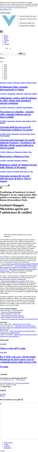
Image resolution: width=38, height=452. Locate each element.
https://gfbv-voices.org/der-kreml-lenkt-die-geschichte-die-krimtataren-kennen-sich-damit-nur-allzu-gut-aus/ (18, 327)
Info (5, 42)
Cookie (6, 444)
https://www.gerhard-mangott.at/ (11, 312)
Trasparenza (7, 448)
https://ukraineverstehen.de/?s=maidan (13, 281)
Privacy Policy (8, 442)
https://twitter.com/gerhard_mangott (12, 315)
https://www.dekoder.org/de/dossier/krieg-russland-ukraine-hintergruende (18, 332)
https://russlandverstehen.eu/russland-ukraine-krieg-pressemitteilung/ (18, 335)
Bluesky (2, 396)
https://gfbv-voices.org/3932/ (21, 324)
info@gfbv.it (8, 383)
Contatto (6, 44)
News (6, 35)
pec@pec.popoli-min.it (22, 383)
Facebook (3, 394)
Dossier (6, 37)
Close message (5, 13)
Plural (6, 39)
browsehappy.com (5, 9)
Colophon (7, 446)
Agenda (6, 40)
